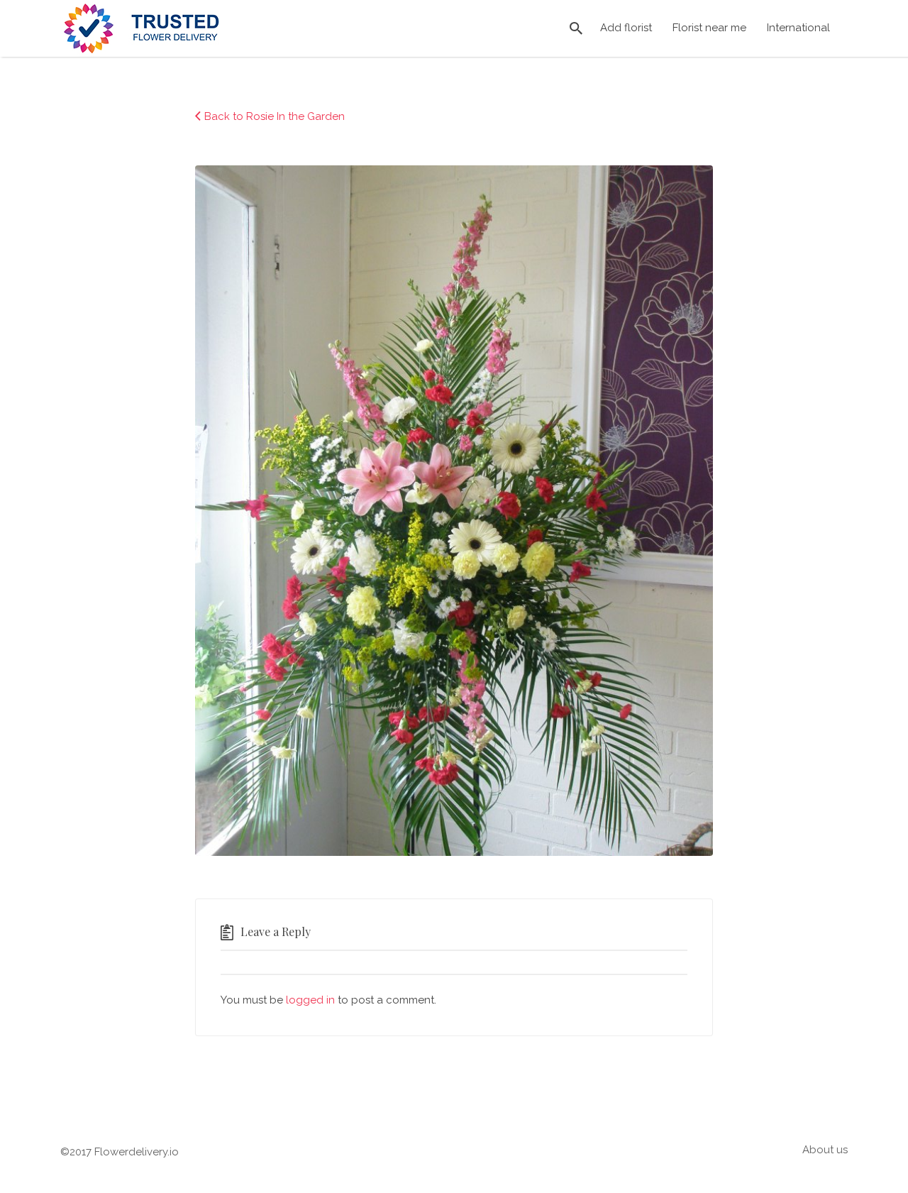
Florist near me (709, 27)
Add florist (626, 27)
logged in (310, 1000)
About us (825, 1149)
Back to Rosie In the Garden (274, 116)
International (798, 27)
